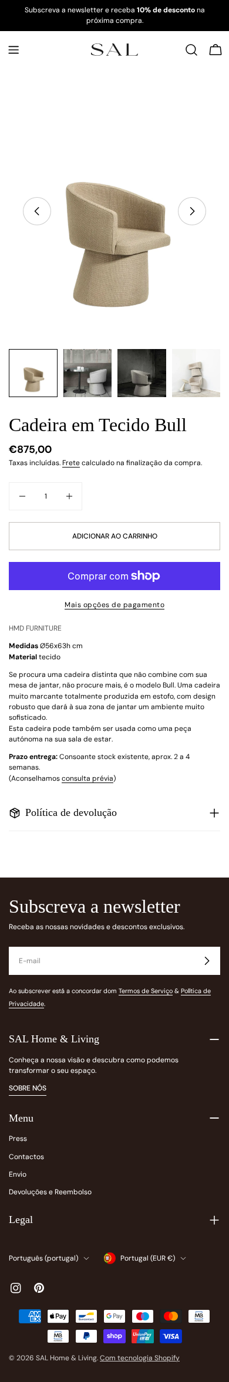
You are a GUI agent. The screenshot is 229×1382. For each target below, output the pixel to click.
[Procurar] (191, 50)
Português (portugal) (43, 1258)
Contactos (26, 1156)
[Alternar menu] (13, 50)
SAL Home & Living (66, 1358)
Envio (17, 1174)
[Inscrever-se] (206, 961)
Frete (71, 463)
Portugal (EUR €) (147, 1258)
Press (18, 1138)
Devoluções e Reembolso (50, 1192)
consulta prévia (87, 778)
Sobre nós (27, 1088)
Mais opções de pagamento (114, 604)
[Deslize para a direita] (192, 211)
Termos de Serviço (146, 991)
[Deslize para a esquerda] (37, 211)
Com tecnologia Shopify (140, 1358)
